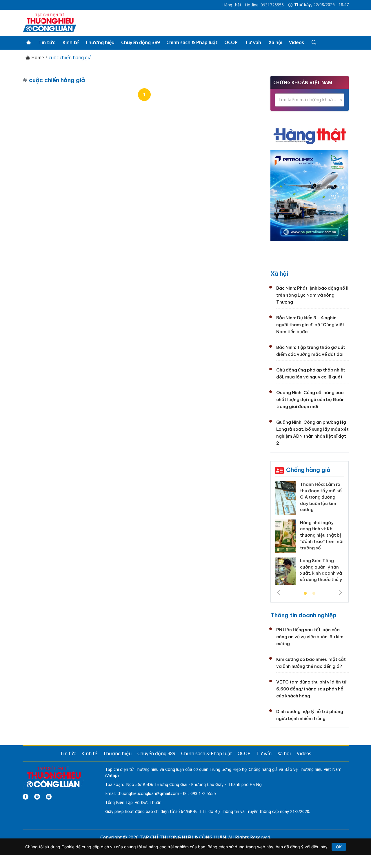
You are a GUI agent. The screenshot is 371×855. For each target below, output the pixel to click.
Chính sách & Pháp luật (192, 42)
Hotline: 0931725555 (264, 5)
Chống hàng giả (308, 469)
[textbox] (309, 99)
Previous (278, 592)
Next (340, 592)
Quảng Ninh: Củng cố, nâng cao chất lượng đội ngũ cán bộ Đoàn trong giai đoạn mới (310, 399)
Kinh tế (71, 42)
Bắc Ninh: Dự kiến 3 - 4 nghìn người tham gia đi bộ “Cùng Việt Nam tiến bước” (310, 324)
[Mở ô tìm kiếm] (313, 42)
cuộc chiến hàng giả (70, 57)
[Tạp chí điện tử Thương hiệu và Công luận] (53, 777)
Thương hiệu (99, 42)
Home (37, 57)
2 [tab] (314, 593)
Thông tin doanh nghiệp (303, 615)
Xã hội (275, 42)
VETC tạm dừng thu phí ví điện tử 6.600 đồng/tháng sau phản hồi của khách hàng (311, 689)
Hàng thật (231, 5)
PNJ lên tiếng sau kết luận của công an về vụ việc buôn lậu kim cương (309, 636)
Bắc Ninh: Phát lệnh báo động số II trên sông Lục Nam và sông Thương (312, 295)
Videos (296, 42)
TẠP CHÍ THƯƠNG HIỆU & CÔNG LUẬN (183, 837)
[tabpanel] (309, 535)
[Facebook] (25, 797)
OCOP (231, 42)
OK (339, 846)
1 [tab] (305, 593)
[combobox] (309, 100)
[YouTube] (37, 797)
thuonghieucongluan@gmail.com (148, 793)
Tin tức (47, 42)
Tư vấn (253, 42)
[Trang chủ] (29, 42)
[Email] (49, 797)
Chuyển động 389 (140, 42)
